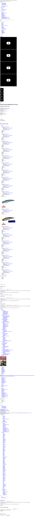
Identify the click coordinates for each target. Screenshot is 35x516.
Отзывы (3, 26)
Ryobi (3, 462)
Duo (3, 481)
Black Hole (4, 485)
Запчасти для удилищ (5, 314)
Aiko (3, 488)
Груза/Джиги (3, 390)
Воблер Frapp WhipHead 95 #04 (5, 148)
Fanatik (4, 479)
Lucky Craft (4, 470)
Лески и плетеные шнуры (5, 319)
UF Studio (4, 446)
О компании (3, 378)
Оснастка (3, 336)
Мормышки (4, 328)
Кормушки (4, 337)
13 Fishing (4, 489)
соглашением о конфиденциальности (4, 413)
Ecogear (4, 480)
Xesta (3, 438)
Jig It (3, 472)
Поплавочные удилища (5, 313)
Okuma (4, 465)
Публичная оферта (2, 409)
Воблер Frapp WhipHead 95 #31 (5, 255)
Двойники (4, 334)
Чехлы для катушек (5, 342)
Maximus (4, 468)
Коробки (4, 345)
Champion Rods (5, 484)
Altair (3, 487)
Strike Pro (4, 450)
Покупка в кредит (2, 7)
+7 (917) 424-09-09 (4, 406)
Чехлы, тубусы (3, 341)
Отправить (2, 293)
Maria (3, 452)
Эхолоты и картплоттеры (6, 349)
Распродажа (4, 421)
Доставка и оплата (4, 28)
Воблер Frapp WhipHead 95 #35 (5, 262)
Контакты (3, 27)
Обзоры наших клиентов (4, 25)
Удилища (4, 423)
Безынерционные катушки (6, 315)
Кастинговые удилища (5, 311)
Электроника (3, 348)
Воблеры (4, 323)
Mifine (3, 435)
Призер (4, 463)
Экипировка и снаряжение (5, 350)
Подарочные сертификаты (5, 396)
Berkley (4, 448)
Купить (2, 138)
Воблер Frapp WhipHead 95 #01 (5, 191)
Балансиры (4, 327)
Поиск (1, 19)
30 (2, 107)
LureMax (4, 434)
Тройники (4, 335)
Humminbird (4, 474)
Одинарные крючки (5, 333)
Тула (3, 433)
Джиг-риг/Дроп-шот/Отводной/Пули (7, 331)
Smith (3, 460)
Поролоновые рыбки (5, 324)
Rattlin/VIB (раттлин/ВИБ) (6, 108)
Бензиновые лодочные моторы (6, 353)
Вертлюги (4, 339)
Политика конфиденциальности (5, 17)
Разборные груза (5, 329)
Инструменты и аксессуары (6, 351)
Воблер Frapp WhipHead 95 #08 (5, 233)
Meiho (3, 445)
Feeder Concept (4, 444)
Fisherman (4, 478)
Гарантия (3, 13)
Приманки (3, 322)
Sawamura (4, 461)
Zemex (4, 455)
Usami (3, 447)
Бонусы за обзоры (4, 16)
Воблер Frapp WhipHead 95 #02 (5, 226)
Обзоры (2, 384)
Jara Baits (4, 473)
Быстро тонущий (8, 129)
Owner (4, 451)
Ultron (3, 436)
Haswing (4, 449)
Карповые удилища (5, 312)
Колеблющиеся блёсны (5, 325)
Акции (2, 11)
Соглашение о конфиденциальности (6, 18)
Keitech (4, 471)
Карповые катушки (5, 317)
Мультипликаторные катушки (6, 316)
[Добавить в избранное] (1, 35)
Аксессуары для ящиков (6, 346)
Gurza (3, 476)
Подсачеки (4, 347)
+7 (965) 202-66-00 (4, 407)
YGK (3, 456)
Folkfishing (4, 439)
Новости (3, 24)
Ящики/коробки (3, 344)
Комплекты (3, 355)
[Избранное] (0, 20)
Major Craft (4, 469)
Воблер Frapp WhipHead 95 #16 (5, 184)
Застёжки (4, 338)
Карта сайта (3, 380)
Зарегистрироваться (4, 9)
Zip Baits (4, 454)
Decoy (3, 482)
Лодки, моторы (3, 352)
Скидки (2, 12)
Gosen (3, 477)
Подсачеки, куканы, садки (5, 394)
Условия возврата (4, 15)
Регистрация (3, 14)
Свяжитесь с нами (4, 381)
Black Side (4, 441)
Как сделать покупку (5, 491)
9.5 (3, 109)
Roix (3, 437)
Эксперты (3, 22)
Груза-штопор (4, 330)
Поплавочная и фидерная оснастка (7, 340)
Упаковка (3, 383)
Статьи (4, 418)
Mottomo (4, 466)
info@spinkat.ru (3, 6)
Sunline (4, 459)
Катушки (3, 388)
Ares (3, 443)
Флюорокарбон (5, 320)
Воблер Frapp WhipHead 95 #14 (5, 155)
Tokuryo (4, 458)
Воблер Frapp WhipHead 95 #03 (5, 269)
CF (3, 483)
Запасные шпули (5, 318)
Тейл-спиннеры (5, 326)
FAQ (2, 23)
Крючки (4, 426)
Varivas (4, 457)
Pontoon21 (4, 442)
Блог (3, 419)
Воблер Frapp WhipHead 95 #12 (5, 177)
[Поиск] (8, 21)
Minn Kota (4, 467)
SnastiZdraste (4, 440)
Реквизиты (3, 382)
